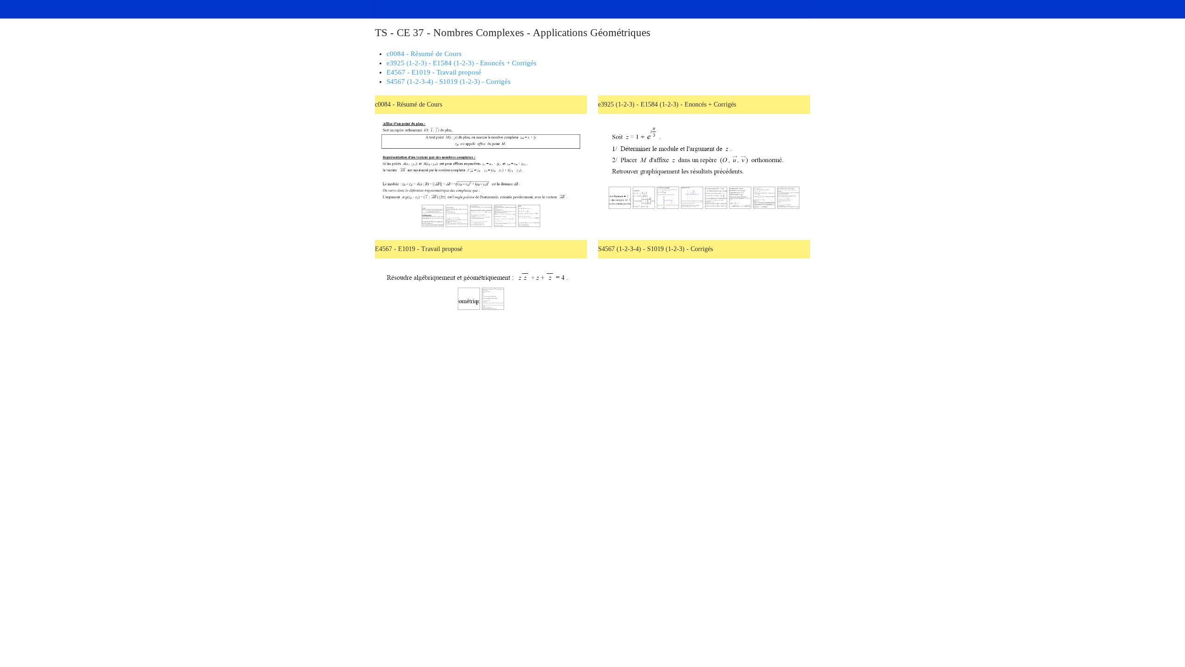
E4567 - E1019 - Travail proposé (434, 72)
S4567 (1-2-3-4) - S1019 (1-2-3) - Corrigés (449, 81)
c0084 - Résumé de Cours (424, 53)
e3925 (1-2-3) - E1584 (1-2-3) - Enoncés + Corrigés (461, 63)
